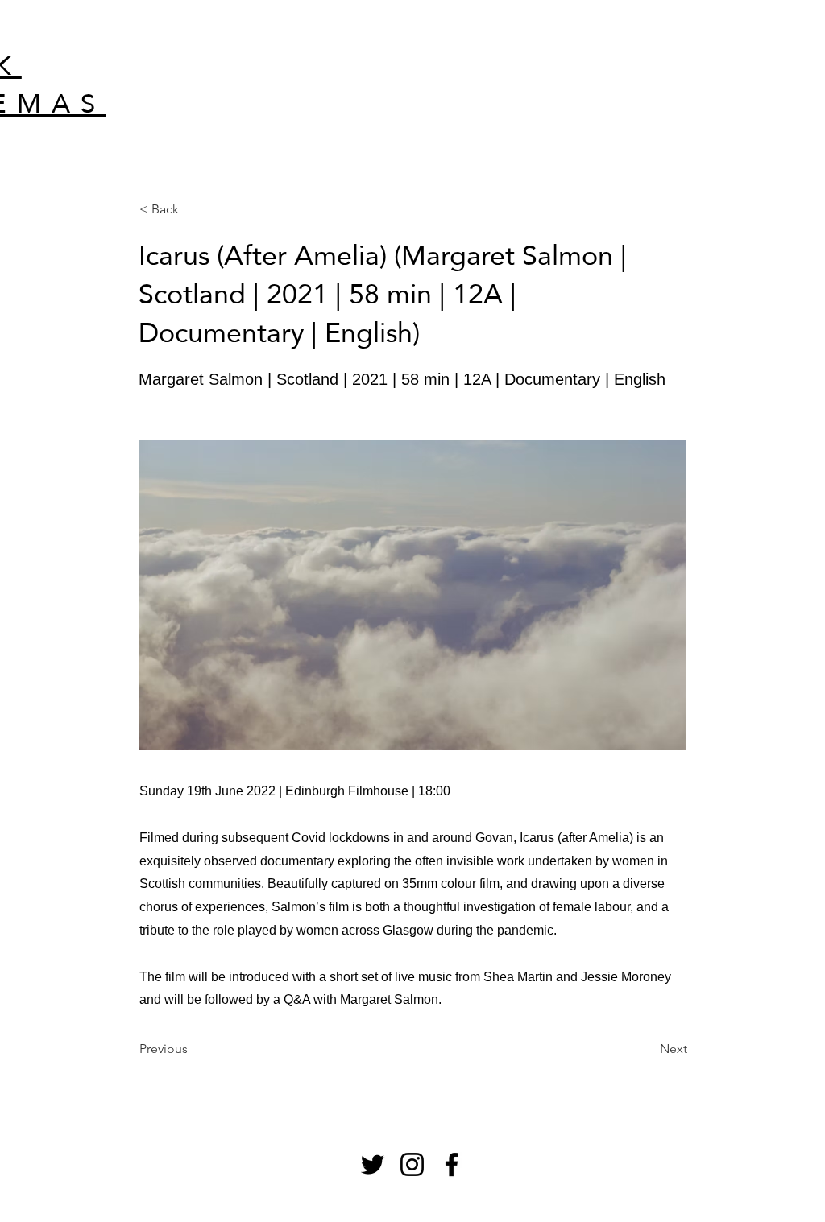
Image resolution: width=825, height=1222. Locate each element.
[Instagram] (412, 1164)
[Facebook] (451, 1164)
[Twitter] (372, 1164)
